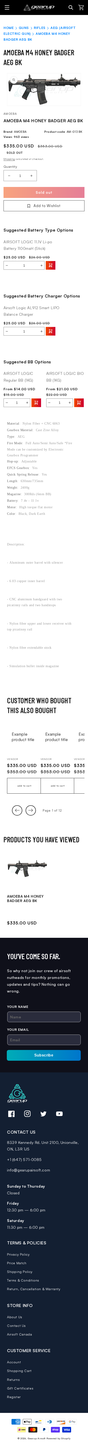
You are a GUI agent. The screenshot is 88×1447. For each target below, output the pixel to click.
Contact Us (16, 1326)
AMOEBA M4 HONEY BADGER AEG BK (25, 898)
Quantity (10, 166)
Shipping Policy (20, 1272)
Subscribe (44, 1055)
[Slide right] (31, 810)
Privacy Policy (18, 1254)
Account (14, 1362)
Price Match (17, 1263)
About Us (14, 1317)
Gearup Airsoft (37, 1438)
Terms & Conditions (23, 1280)
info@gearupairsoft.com (28, 1170)
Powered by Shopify (58, 1438)
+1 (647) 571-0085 (24, 1159)
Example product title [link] (23, 737)
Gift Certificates (20, 1388)
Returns (13, 1380)
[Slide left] (17, 810)
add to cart (24, 785)
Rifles (40, 28)
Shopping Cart (19, 1371)
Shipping (9, 159)
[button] (8, 7)
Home (9, 28)
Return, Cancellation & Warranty (34, 1289)
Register (14, 1397)
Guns (24, 28)
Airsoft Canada (19, 1334)
